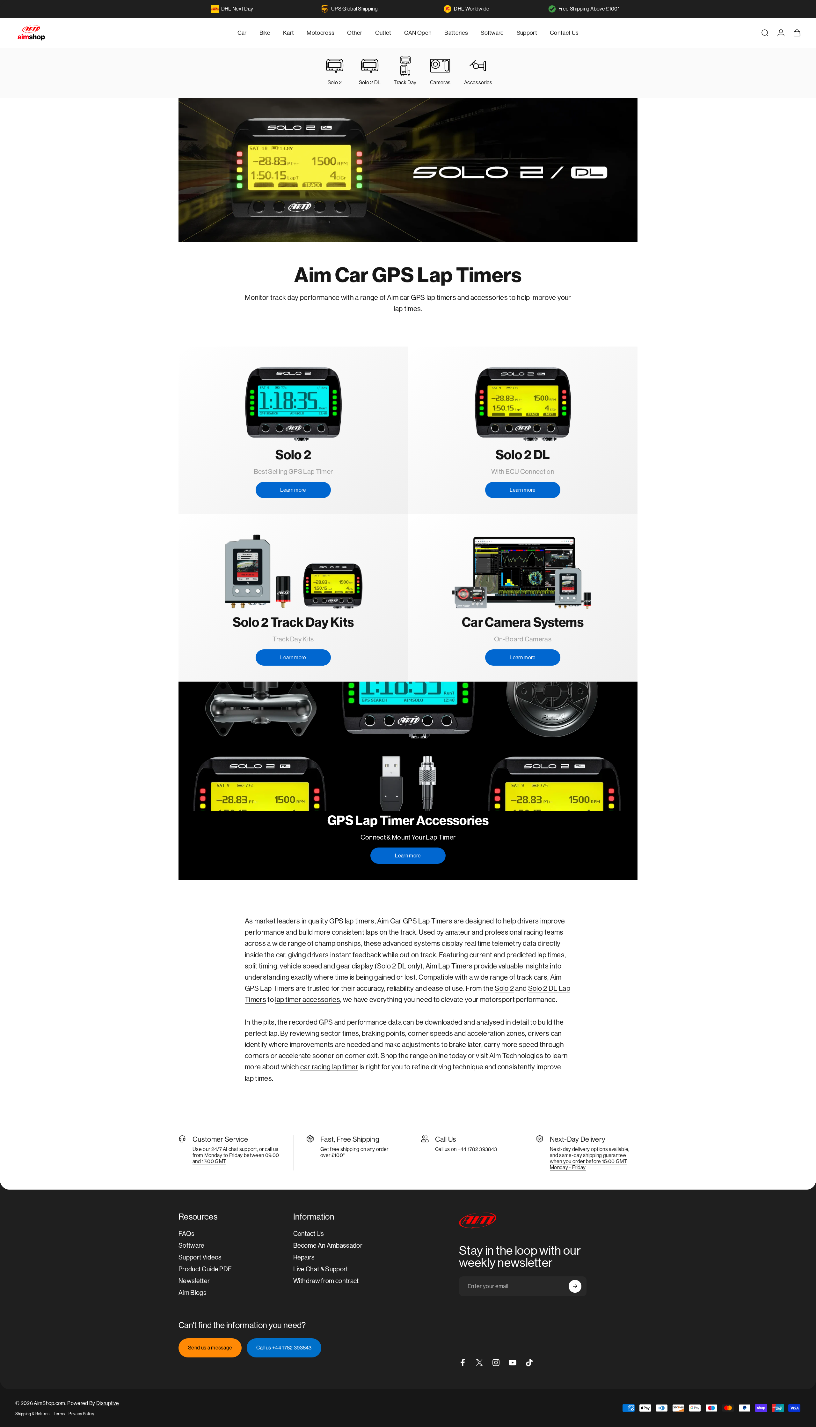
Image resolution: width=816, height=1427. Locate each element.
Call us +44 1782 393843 (283, 1348)
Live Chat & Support (320, 1269)
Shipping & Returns (32, 1413)
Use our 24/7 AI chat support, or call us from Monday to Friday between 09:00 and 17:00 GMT (236, 1155)
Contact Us (308, 1233)
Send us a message (210, 1348)
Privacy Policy (81, 1413)
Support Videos (200, 1257)
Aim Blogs (192, 1292)
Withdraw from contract (326, 1281)
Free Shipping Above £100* (589, 9)
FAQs (186, 1233)
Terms (59, 1413)
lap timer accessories (307, 1000)
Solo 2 (504, 988)
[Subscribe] (575, 1286)
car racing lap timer (329, 1067)
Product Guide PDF (205, 1269)
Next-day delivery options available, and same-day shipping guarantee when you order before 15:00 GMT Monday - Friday (590, 1158)
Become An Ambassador (327, 1245)
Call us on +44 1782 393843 (466, 1149)
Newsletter (194, 1281)
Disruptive (107, 1403)
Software (191, 1245)
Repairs (304, 1257)
